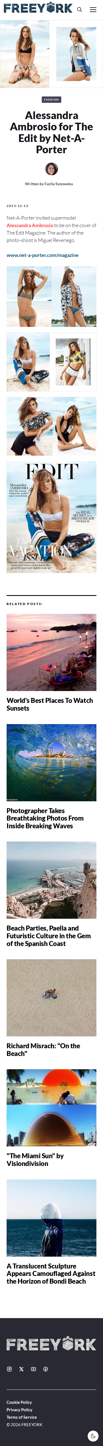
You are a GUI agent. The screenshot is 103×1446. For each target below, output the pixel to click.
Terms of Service (22, 1417)
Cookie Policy (19, 1402)
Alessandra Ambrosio (30, 225)
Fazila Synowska (58, 183)
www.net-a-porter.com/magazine (43, 255)
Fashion (51, 99)
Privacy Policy (19, 1409)
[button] (79, 9)
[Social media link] (9, 1369)
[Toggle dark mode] (93, 1436)
